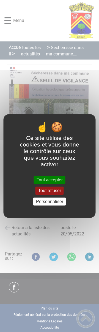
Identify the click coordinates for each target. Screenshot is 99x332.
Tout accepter (50, 180)
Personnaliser (49, 201)
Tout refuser (49, 190)
